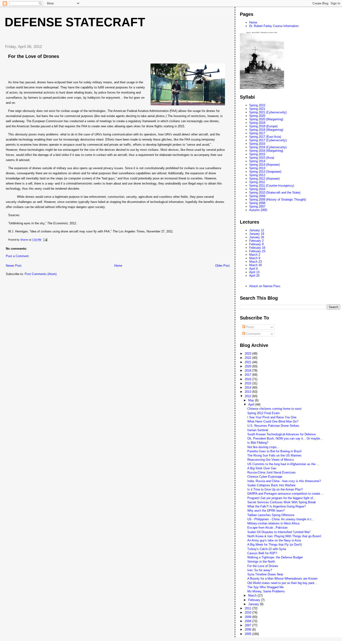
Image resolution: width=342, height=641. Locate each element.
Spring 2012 (257, 175)
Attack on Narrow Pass (264, 286)
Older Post (222, 265)
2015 (248, 383)
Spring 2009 (257, 196)
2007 (248, 625)
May (251, 400)
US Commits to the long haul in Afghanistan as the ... (283, 464)
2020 (248, 366)
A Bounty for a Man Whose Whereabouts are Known (282, 578)
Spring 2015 (257, 154)
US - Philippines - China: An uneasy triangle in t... (280, 519)
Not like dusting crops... (263, 447)
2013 (248, 391)
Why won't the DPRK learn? (266, 510)
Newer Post (13, 265)
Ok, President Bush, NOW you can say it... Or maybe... (285, 438)
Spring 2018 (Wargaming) (266, 129)
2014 (248, 387)
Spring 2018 (257, 122)
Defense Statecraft (75, 22)
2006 (248, 629)
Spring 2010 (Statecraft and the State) (274, 192)
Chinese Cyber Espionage (264, 476)
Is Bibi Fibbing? (257, 442)
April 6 (253, 268)
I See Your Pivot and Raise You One (271, 417)
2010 (248, 612)
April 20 (254, 275)
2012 (248, 396)
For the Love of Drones (262, 566)
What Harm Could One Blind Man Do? (272, 421)
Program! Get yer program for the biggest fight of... (281, 498)
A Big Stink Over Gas (261, 468)
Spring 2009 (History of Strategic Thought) (277, 199)
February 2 (256, 240)
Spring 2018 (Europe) (263, 126)
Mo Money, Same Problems (266, 591)
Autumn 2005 (258, 210)
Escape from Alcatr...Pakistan (267, 527)
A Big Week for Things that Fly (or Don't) (274, 544)
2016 (248, 379)
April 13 (254, 272)
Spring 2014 (257, 161)
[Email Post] (45, 239)
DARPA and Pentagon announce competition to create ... (285, 493)
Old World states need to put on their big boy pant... (282, 583)
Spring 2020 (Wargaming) (266, 119)
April (251, 404)
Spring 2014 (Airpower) (264, 164)
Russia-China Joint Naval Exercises (271, 472)
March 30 (255, 265)
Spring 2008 (257, 203)
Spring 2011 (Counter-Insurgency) (271, 185)
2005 (248, 634)
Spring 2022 (257, 105)
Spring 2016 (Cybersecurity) (268, 147)
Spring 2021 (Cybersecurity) (268, 112)
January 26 (256, 237)
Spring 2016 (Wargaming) (266, 150)
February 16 (257, 247)
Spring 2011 (257, 182)
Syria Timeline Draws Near (265, 574)
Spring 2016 (257, 143)
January (254, 604)
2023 (248, 353)
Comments (253, 334)
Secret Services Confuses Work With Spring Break (281, 502)
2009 (248, 617)
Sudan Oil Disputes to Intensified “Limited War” (279, 532)
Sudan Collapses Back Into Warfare (271, 485)
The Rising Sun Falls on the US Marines (274, 455)
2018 (248, 370)
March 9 (254, 258)
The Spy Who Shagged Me (265, 587)
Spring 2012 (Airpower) (264, 178)
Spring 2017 (257, 133)
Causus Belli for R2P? (262, 553)
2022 (248, 357)
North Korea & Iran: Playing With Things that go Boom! (284, 536)
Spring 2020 (257, 115)
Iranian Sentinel (257, 430)
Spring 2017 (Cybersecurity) (268, 140)
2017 (248, 374)
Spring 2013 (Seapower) (265, 171)
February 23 (257, 251)
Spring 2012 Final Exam (263, 413)
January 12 (256, 230)
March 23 (255, 261)
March (253, 595)
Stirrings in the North (261, 561)
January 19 (256, 233)
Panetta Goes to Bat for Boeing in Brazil (274, 451)
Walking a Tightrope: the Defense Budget (275, 557)
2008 (248, 621)
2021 (248, 362)
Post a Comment (17, 256)
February (254, 600)
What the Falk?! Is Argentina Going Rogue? (276, 506)
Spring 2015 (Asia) (261, 157)
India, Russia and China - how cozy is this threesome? (284, 481)
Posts (249, 327)
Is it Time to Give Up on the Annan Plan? (275, 489)
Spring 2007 (257, 206)
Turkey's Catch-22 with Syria (266, 549)
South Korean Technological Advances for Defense (281, 434)
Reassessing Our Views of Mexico (270, 459)
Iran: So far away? (259, 570)
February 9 (256, 244)
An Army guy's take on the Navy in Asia (274, 540)
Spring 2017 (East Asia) (265, 136)
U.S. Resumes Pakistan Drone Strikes (273, 425)
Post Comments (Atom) (41, 274)
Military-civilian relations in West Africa (273, 523)
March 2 (254, 254)
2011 (248, 608)
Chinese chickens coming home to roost (274, 408)
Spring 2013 (257, 168)
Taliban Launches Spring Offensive (270, 515)
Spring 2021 (257, 109)
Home (118, 265)
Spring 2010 (257, 189)
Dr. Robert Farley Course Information (273, 26)
